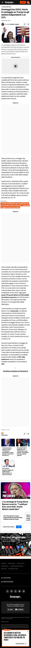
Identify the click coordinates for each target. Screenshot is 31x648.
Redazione (4, 568)
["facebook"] (18, 547)
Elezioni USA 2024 (7, 6)
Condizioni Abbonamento (16, 566)
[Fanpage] (15, 596)
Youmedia (3, 563)
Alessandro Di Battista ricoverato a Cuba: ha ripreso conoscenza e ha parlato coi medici (15, 636)
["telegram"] (22, 547)
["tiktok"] (3, 547)
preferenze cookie (13, 568)
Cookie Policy (4, 566)
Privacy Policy (20, 563)
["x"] (14, 547)
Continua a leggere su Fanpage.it (15, 371)
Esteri (8, 429)
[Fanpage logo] (9, 2)
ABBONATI (23, 2)
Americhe (3, 429)
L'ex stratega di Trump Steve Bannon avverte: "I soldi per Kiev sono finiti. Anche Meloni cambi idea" (15, 505)
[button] (28, 24)
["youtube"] (10, 547)
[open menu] (2, 2)
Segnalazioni (11, 563)
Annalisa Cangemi (14, 24)
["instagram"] (6, 547)
